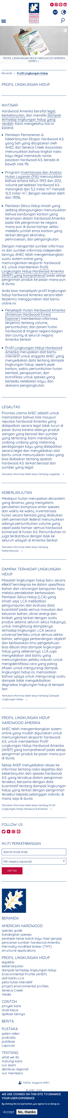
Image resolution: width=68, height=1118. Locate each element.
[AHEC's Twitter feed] (3, 832)
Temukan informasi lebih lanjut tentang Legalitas (31, 474)
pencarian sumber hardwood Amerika (31, 942)
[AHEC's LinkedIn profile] (65, 5)
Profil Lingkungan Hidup (32, 73)
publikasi (8, 1041)
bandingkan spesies (17, 934)
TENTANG (10, 1052)
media (6, 994)
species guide (12, 930)
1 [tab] (55, 30)
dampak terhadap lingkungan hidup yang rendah (31, 119)
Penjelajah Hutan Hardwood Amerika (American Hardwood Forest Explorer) (35, 314)
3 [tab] (65, 30)
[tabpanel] (34, 45)
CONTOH (9, 1001)
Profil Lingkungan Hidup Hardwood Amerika (33, 350)
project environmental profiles (25, 986)
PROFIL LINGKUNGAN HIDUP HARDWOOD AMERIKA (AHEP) (34, 60)
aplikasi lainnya (13, 1014)
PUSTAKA (10, 1028)
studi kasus (10, 1010)
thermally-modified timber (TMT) (27, 946)
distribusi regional (15, 1069)
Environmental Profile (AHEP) (24, 974)
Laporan (8, 1045)
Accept (8, 1112)
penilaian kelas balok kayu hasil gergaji (32, 938)
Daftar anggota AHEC (36, 1082)
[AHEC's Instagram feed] (56, 5)
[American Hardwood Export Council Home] (34, 12)
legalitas (8, 962)
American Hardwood (22, 925)
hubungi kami (12, 1061)
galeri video (11, 1033)
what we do (10, 1057)
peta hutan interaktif (17, 982)
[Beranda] (14, 900)
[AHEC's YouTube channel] (52, 5)
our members (12, 1073)
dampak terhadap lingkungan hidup (29, 970)
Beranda (7, 73)
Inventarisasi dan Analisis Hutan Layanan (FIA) (33, 174)
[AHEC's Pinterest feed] (60, 5)
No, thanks (27, 1112)
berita (8, 1021)
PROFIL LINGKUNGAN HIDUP (26, 957)
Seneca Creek (12, 990)
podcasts (9, 1037)
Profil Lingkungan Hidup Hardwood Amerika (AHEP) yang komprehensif (33, 271)
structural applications (19, 950)
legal (51, 111)
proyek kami (11, 1006)
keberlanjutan (12, 966)
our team (9, 1065)
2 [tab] (60, 30)
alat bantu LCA (13, 978)
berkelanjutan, (14, 115)
